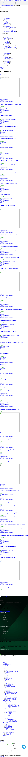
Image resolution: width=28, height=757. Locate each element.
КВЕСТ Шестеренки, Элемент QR (9, 257)
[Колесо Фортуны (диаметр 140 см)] (8, 505)
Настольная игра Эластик (7, 587)
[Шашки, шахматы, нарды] (6, 198)
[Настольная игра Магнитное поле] (10, 483)
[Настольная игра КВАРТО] (6, 550)
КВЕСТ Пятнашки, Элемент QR (9, 126)
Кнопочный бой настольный (8, 320)
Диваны (9, 713)
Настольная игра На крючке (8, 502)
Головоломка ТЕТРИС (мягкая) (9, 246)
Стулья (6, 718)
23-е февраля (7, 53)
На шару (2, 387)
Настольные (7, 26)
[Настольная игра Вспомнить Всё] (8, 402)
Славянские (7, 691)
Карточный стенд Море (6, 298)
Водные (7, 673)
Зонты (9, 710)
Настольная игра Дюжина (7, 438)
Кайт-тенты (7, 725)
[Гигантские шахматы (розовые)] (7, 261)
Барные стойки (8, 701)
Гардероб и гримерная (10, 703)
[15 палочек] (3, 142)
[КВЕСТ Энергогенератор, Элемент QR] (9, 301)
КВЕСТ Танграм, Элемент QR (8, 235)
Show (2, 67)
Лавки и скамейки (12, 720)
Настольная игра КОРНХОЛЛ (8, 331)
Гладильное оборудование (13, 705)
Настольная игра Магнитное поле (9, 490)
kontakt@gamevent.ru (5, 611)
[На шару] (3, 379)
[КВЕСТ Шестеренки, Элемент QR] (8, 250)
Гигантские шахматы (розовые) (9, 268)
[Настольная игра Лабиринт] (6, 453)
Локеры (9, 707)
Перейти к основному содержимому (18, 0)
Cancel (1, 68)
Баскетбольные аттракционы (11, 671)
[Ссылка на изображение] (8, 598)
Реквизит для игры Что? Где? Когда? (10, 172)
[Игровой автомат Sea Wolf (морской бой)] (9, 335)
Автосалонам (7, 18)
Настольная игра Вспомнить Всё (9, 409)
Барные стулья (11, 719)
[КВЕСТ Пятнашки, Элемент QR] (7, 119)
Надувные (7, 683)
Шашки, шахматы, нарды (7, 205)
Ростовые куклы (9, 689)
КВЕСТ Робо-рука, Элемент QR (9, 161)
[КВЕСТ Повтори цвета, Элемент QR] (10, 96)
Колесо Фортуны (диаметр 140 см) (9, 513)
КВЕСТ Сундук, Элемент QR (8, 183)
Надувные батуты (9, 684)
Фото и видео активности (11, 697)
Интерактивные (8, 678)
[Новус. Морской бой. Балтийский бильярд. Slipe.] (11, 528)
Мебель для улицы (9, 708)
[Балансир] (2, 368)
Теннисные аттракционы (10, 693)
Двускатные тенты (9, 724)
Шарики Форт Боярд (6, 115)
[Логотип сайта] (9, 3)
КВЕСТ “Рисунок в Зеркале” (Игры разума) (12, 524)
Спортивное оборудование (10, 30)
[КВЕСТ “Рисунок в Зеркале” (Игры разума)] (10, 516)
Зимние (7, 677)
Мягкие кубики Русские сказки (9, 398)
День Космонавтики (8, 58)
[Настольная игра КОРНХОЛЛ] (7, 324)
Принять (2, 756)
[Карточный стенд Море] (10, 290)
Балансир (3, 375)
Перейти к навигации (5, 0)
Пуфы (9, 715)
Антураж (6, 19)
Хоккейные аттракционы (10, 699)
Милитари (6, 59)
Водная (5, 56)
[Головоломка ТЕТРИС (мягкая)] (7, 238)
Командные (6, 23)
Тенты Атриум (8, 727)
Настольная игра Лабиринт (8, 461)
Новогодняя (7, 61)
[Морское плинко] (5, 346)
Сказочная (6, 63)
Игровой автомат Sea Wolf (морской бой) (11, 342)
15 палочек (3, 149)
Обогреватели (8, 733)
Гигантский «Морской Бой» (8, 138)
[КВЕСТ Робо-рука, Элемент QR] (4, 153)
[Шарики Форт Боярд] (5, 108)
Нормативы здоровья (10, 686)
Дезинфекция (8, 734)
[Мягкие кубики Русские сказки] (7, 390)
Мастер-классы (8, 681)
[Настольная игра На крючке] (6, 494)
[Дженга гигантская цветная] (6, 539)
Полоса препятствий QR (9, 27)
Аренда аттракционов (9, 5)
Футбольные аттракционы (10, 31)
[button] (2, 98)
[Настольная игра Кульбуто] (6, 442)
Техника (7, 694)
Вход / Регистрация (7, 738)
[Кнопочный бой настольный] (7, 313)
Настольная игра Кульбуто (7, 450)
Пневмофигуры (8, 687)
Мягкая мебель (8, 712)
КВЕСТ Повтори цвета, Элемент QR (10, 104)
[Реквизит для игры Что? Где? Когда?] (8, 164)
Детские (6, 22)
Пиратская (6, 62)
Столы (6, 717)
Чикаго (5, 65)
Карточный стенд (5, 194)
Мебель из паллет (12, 711)
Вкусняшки (7, 672)
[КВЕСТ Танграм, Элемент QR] (10, 227)
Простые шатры (8, 726)
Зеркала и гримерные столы (14, 706)
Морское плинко (5, 353)
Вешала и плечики (12, 704)
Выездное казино (8, 21)
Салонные (6, 28)
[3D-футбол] (3, 357)
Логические (6, 24)
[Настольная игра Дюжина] (10, 431)
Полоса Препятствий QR (9, 45)
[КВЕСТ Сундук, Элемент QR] (7, 175)
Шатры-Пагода (8, 728)
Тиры (6, 696)
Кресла (9, 714)
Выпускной (6, 57)
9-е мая (5, 54)
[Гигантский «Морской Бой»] (6, 130)
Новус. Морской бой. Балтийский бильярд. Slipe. (14, 535)
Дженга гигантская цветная (8, 546)
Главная (2, 5)
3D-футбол (3, 364)
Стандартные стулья (12, 721)
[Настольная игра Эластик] (10, 579)
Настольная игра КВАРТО (7, 557)
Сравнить (5, 736)
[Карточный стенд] (4, 187)
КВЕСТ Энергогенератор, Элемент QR (11, 309)
